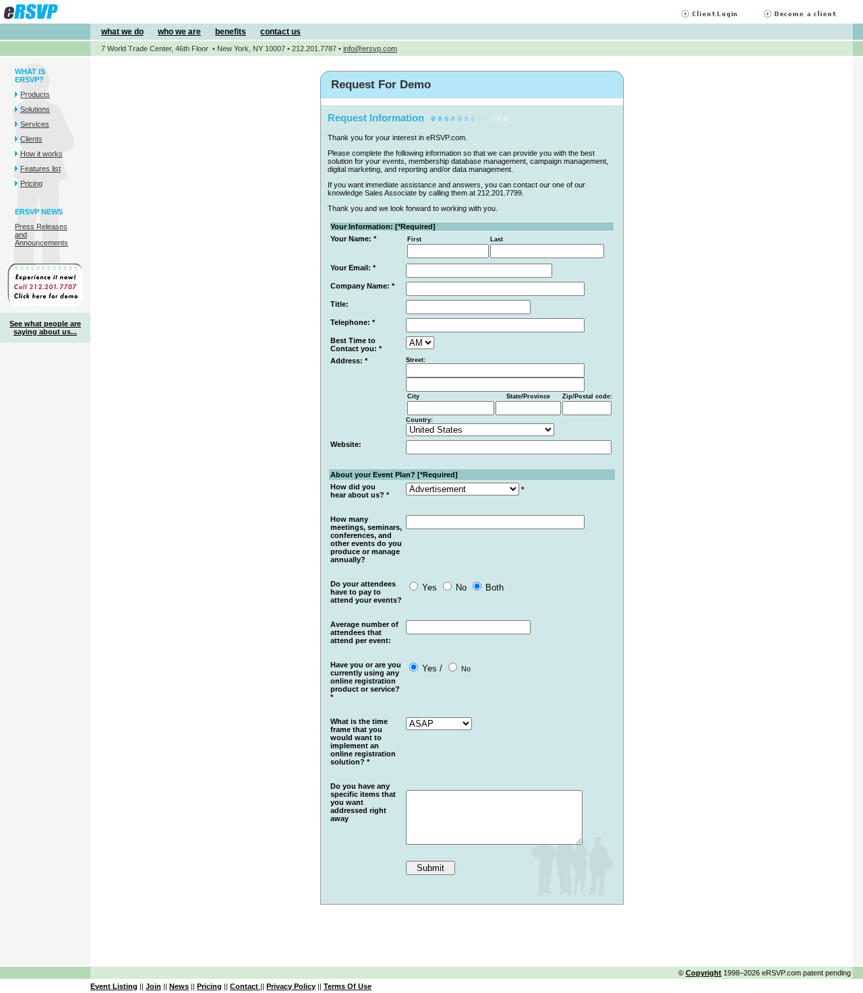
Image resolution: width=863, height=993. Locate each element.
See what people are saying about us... (45, 328)
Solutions (35, 109)
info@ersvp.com (370, 48)
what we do (122, 31)
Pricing (31, 183)
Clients (31, 139)
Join (153, 986)
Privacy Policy (291, 986)
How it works (41, 154)
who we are (179, 31)
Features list (40, 168)
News (179, 986)
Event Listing (114, 986)
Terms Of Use (347, 986)
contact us (280, 31)
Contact (245, 986)
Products (35, 94)
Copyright (703, 973)
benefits (230, 31)
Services (34, 124)
